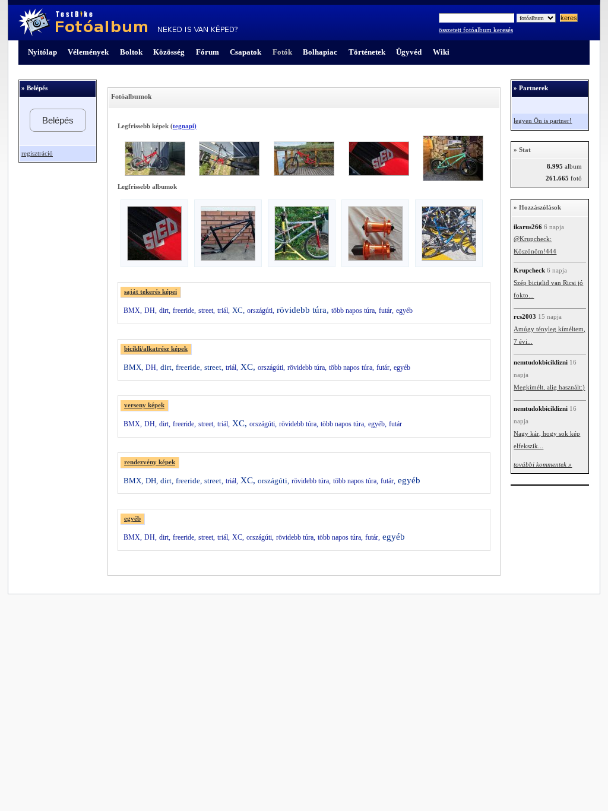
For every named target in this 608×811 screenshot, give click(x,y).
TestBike (128, 22)
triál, (223, 310)
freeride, (184, 310)
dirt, (164, 310)
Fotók (282, 51)
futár (395, 424)
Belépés (58, 120)
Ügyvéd (409, 51)
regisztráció (37, 153)
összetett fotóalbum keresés (476, 30)
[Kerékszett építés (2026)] (375, 258)
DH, (150, 310)
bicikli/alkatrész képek (156, 349)
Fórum (207, 51)
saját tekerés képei (150, 292)
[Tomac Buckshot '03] (228, 258)
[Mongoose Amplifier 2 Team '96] (301, 258)
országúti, (260, 310)
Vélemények (88, 51)
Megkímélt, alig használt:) (549, 387)
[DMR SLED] (154, 258)
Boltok (131, 51)
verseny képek (144, 405)
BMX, (133, 310)
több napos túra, (353, 310)
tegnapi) (185, 126)
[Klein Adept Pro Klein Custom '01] (449, 258)
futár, (386, 310)
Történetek (367, 51)
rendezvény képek (149, 462)
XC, (238, 310)
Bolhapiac (320, 51)
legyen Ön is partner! (543, 121)
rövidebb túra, (303, 310)
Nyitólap (42, 51)
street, (206, 310)
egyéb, (377, 424)
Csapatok (245, 51)
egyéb (404, 310)
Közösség (169, 51)
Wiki (441, 51)
